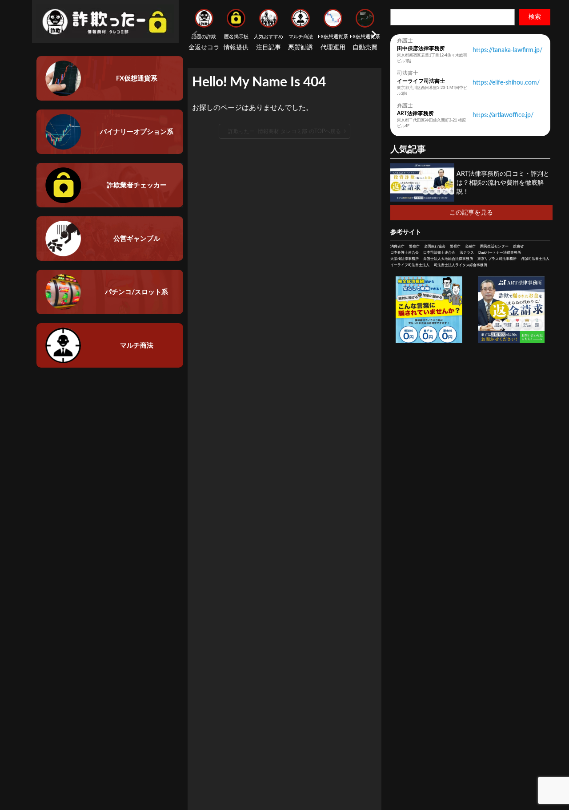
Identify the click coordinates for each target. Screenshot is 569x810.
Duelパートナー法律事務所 (499, 253)
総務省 (518, 246)
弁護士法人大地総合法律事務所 (448, 259)
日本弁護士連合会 (404, 253)
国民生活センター (494, 246)
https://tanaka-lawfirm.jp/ (507, 50)
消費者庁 (397, 246)
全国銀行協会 (434, 246)
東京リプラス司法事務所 (497, 259)
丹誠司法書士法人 (535, 259)
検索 (535, 17)
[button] (372, 34)
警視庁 (455, 246)
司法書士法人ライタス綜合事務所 (460, 265)
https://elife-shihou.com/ (506, 83)
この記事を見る (471, 213)
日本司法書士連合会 (439, 253)
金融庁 (470, 246)
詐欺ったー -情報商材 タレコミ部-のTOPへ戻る (284, 131)
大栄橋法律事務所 (404, 259)
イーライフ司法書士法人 (409, 265)
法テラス (467, 253)
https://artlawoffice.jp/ (503, 115)
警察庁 (414, 246)
